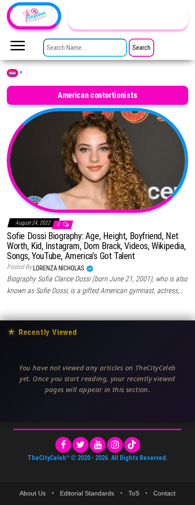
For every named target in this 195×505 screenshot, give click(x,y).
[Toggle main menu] (17, 48)
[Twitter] (80, 445)
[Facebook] (63, 445)
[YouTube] (98, 445)
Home (12, 73)
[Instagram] (115, 445)
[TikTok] (132, 445)
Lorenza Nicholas (59, 268)
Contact (164, 493)
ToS (133, 493)
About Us (33, 493)
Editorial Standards (87, 493)
